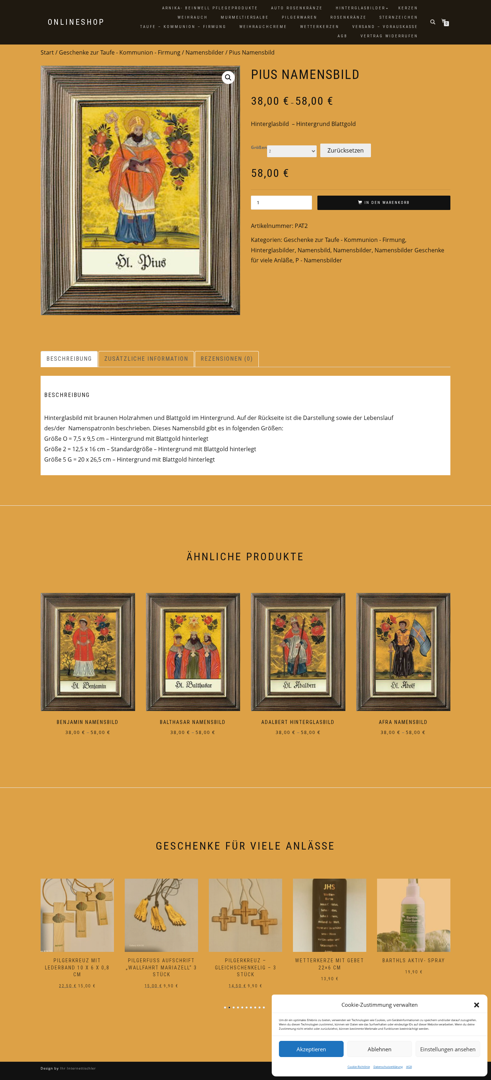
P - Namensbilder (318, 260)
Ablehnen (379, 1049)
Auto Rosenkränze (297, 8)
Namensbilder (204, 52)
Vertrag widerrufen (389, 36)
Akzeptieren (311, 1049)
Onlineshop (76, 22)
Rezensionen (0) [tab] (227, 358)
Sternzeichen (399, 17)
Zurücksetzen (345, 150)
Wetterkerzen (319, 26)
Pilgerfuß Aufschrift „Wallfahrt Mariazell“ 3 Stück (81, 967)
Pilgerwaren (299, 17)
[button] (476, 1005)
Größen (259, 147)
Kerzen (408, 8)
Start (47, 52)
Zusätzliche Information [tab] (146, 358)
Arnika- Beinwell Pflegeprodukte (210, 8)
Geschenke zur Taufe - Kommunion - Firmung (119, 52)
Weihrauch (193, 17)
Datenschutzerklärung (388, 1067)
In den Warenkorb (387, 202)
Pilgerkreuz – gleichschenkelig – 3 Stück (165, 967)
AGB (409, 1067)
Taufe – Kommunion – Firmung (183, 26)
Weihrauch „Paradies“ (417, 960)
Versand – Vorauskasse (385, 26)
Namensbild (314, 250)
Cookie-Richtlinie (359, 1067)
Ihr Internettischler (77, 1068)
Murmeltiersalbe (245, 17)
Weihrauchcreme (263, 26)
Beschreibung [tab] (69, 358)
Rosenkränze (348, 17)
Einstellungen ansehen (448, 1049)
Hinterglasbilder (360, 8)
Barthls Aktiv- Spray (333, 960)
